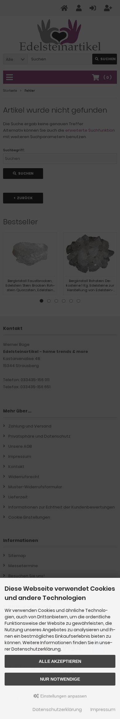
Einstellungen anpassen (63, 696)
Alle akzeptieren (60, 661)
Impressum (102, 709)
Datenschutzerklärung (57, 709)
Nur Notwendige (60, 679)
